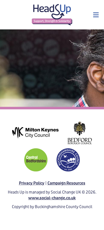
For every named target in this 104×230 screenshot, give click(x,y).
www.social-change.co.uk (52, 198)
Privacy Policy (31, 183)
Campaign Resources (66, 183)
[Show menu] (96, 15)
